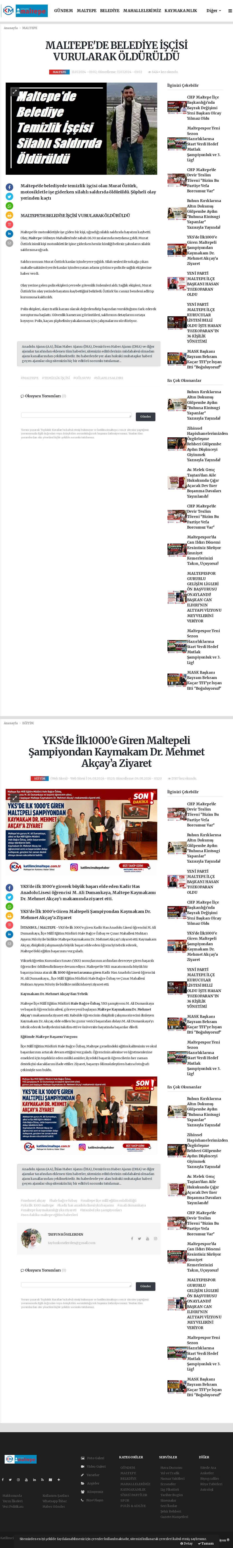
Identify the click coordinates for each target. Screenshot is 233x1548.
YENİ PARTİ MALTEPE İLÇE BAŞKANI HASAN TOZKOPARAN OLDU (203, 284)
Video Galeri (96, 1466)
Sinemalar (168, 1500)
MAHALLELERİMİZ (142, 10)
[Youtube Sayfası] (28, 1480)
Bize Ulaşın (94, 1500)
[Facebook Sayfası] (4, 1480)
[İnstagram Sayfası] (20, 1480)
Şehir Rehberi (170, 1511)
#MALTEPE (29, 378)
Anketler (207, 1473)
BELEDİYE (109, 10)
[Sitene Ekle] (61, 1480)
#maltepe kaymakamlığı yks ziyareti (48, 1210)
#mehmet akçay (33, 1200)
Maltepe (35, 238)
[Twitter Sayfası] (12, 1480)
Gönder (145, 416)
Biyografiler (209, 1479)
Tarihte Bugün (171, 1495)
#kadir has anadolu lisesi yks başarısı (85, 1205)
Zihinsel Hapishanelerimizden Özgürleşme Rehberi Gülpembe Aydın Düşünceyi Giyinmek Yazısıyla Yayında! (207, 444)
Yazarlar (92, 1475)
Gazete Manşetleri (174, 1517)
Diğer (212, 10)
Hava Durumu (171, 1468)
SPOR (124, 1500)
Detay (188, 1543)
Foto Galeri (95, 1458)
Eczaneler (168, 1484)
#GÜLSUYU (82, 378)
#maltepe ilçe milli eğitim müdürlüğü (109, 1200)
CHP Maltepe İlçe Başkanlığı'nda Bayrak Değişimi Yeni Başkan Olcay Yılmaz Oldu (204, 108)
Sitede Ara (208, 1468)
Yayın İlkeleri (13, 1501)
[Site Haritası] (52, 1480)
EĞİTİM (28, 723)
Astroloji (206, 1489)
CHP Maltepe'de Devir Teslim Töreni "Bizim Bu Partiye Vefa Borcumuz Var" (203, 180)
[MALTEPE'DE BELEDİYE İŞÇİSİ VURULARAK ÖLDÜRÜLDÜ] (81, 128)
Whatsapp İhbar (55, 1501)
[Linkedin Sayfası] (36, 1480)
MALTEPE (86, 10)
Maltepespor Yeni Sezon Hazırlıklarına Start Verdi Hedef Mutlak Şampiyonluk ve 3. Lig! (203, 144)
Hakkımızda (12, 1496)
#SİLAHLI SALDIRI (108, 378)
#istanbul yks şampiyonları (101, 1210)
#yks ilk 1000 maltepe (37, 1205)
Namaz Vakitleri (172, 1479)
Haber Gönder (54, 1507)
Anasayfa (11, 28)
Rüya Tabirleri (211, 1484)
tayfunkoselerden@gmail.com (71, 1243)
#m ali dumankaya (131, 1205)
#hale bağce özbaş (63, 1200)
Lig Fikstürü (169, 1489)
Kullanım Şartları (56, 1496)
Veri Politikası (13, 1507)
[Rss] (44, 1480)
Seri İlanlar (168, 1506)
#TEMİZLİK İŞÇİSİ (56, 378)
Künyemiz (94, 1492)
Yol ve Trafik (170, 1473)
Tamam (207, 1543)
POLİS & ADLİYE (133, 1506)
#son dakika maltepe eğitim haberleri (49, 1215)
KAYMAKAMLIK (181, 10)
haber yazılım (11, 1543)
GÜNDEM (63, 10)
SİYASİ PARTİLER (133, 1495)
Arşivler (92, 1483)
